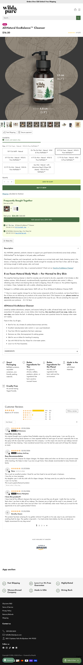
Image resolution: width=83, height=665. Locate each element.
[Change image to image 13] (78, 124)
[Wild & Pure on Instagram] (6, 648)
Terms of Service (7, 607)
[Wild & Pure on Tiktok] (10, 648)
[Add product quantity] (11, 182)
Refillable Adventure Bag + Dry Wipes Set (19, 231)
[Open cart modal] (75, 10)
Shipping (5, 194)
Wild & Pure (18, 655)
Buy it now (41, 188)
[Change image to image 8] (43, 124)
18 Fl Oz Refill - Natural (15, 151)
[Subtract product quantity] (4, 182)
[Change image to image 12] (71, 124)
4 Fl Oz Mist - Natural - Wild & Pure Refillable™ (41, 158)
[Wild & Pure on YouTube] (13, 648)
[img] (16, 428)
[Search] (78, 18)
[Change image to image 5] (23, 124)
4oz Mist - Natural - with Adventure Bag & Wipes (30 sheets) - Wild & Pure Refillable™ (41, 168)
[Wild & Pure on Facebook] (3, 648)
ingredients (41, 351)
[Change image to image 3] (9, 124)
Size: (20, 146)
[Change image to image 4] (16, 124)
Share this (9, 241)
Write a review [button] (72, 411)
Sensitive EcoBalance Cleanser (63, 268)
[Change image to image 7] (36, 124)
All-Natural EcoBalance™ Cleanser (24, 225)
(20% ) (41, 219)
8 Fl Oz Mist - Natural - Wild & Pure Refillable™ (15, 158)
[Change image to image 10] (57, 124)
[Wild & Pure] (10, 9)
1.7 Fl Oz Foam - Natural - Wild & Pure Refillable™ (67, 158)
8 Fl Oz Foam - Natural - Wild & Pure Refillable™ (67, 151)
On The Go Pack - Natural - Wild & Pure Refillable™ (41, 151)
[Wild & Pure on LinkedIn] (16, 648)
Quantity (5, 177)
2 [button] (39, 525)
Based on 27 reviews (12, 412)
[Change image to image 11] (64, 124)
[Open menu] (79, 10)
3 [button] (41, 525)
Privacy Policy (6, 610)
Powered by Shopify (30, 655)
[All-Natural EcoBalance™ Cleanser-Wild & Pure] (41, 78)
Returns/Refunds (7, 614)
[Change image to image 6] (29, 124)
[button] (27, 410)
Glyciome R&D (7, 603)
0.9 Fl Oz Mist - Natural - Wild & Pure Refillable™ (15, 168)
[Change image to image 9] (50, 124)
